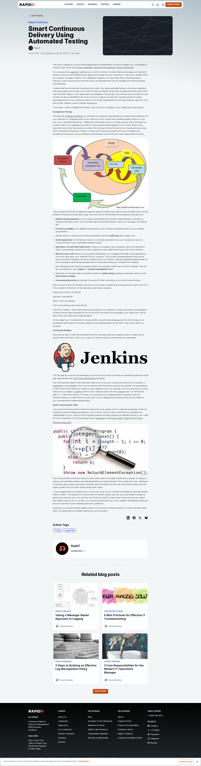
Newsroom (63, 725)
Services (80, 4)
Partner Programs (66, 733)
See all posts (100, 691)
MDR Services (34, 727)
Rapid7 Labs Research (98, 729)
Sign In (121, 717)
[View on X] (140, 518)
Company (117, 4)
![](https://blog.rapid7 (62, 422)
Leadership (63, 721)
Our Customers (65, 729)
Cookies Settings (185, 762)
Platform (68, 4)
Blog (90, 717)
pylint (114, 418)
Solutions (32, 730)
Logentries (74, 72)
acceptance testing (73, 116)
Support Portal (124, 721)
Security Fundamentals (98, 738)
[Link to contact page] (158, 5)
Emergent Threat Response (100, 721)
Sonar (140, 418)
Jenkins (72, 386)
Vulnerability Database (98, 733)
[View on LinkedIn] (128, 517)
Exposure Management (38, 724)
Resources (92, 4)
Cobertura (128, 418)
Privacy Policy (83, 761)
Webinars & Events (96, 725)
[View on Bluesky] (146, 518)
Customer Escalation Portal (130, 738)
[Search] (153, 5)
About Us (62, 717)
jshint (120, 418)
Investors (62, 738)
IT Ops (57, 530)
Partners (105, 4)
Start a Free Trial (35, 740)
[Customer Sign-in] (163, 5)
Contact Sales (34, 749)
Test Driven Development (84, 378)
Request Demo (173, 4)
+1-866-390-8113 (155, 715)
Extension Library (125, 729)
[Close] (197, 761)
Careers (61, 742)
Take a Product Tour (37, 743)
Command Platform (37, 721)
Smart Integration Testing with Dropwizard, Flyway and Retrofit (105, 67)
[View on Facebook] (134, 517)
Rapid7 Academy (125, 733)
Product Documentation (128, 725)
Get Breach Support (37, 746)
